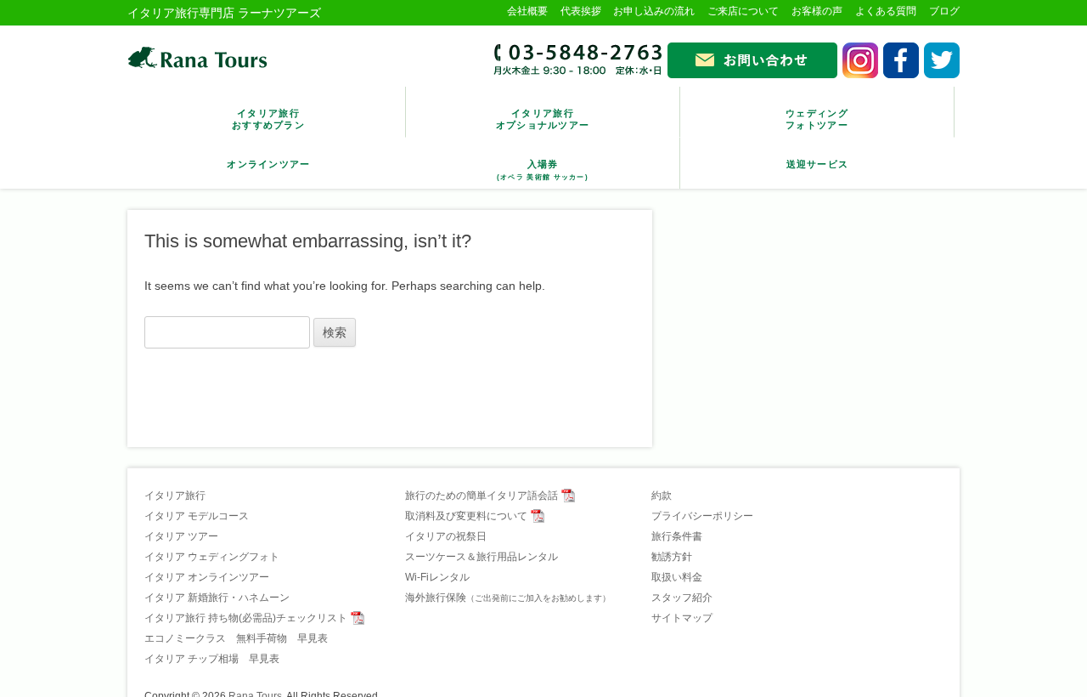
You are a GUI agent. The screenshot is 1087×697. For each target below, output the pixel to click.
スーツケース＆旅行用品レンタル (481, 557)
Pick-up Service (817, 156)
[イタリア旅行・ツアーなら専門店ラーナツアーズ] (197, 57)
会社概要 (527, 11)
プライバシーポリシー (702, 516)
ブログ (944, 11)
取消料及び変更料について (466, 516)
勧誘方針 (671, 557)
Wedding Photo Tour (816, 111)
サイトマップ (681, 618)
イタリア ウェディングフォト (211, 557)
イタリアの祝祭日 (446, 536)
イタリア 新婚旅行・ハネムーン (217, 598)
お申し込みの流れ (654, 11)
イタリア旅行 (175, 496)
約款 (661, 496)
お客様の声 (816, 11)
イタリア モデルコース (196, 516)
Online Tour (268, 156)
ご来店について (743, 11)
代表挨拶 (580, 11)
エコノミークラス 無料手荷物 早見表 (236, 638)
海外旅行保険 (508, 598)
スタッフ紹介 (681, 598)
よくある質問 (885, 11)
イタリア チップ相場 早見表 (211, 659)
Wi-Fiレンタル (437, 577)
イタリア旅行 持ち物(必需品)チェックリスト (245, 618)
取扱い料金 (676, 577)
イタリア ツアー (181, 536)
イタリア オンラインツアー (206, 577)
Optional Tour (543, 111)
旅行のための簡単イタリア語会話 (481, 496)
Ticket (543, 162)
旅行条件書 (676, 536)
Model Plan (268, 111)
